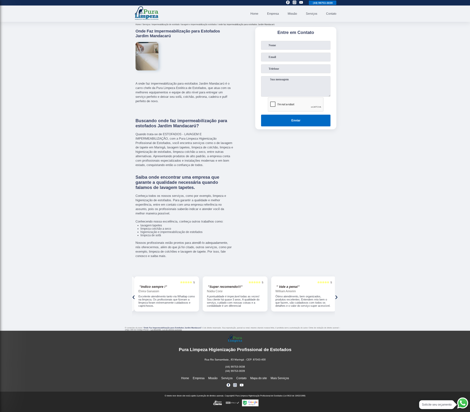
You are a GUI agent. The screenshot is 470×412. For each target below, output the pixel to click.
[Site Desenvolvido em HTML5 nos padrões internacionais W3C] (232, 403)
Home (254, 13)
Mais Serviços (280, 378)
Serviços (311, 13)
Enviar (295, 120)
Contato (331, 13)
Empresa (273, 13)
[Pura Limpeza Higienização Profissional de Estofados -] (146, 19)
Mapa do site (258, 378)
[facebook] (288, 3)
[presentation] (133, 296)
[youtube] (301, 3)
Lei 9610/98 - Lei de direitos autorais (166, 330)
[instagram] (294, 3)
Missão (292, 13)
